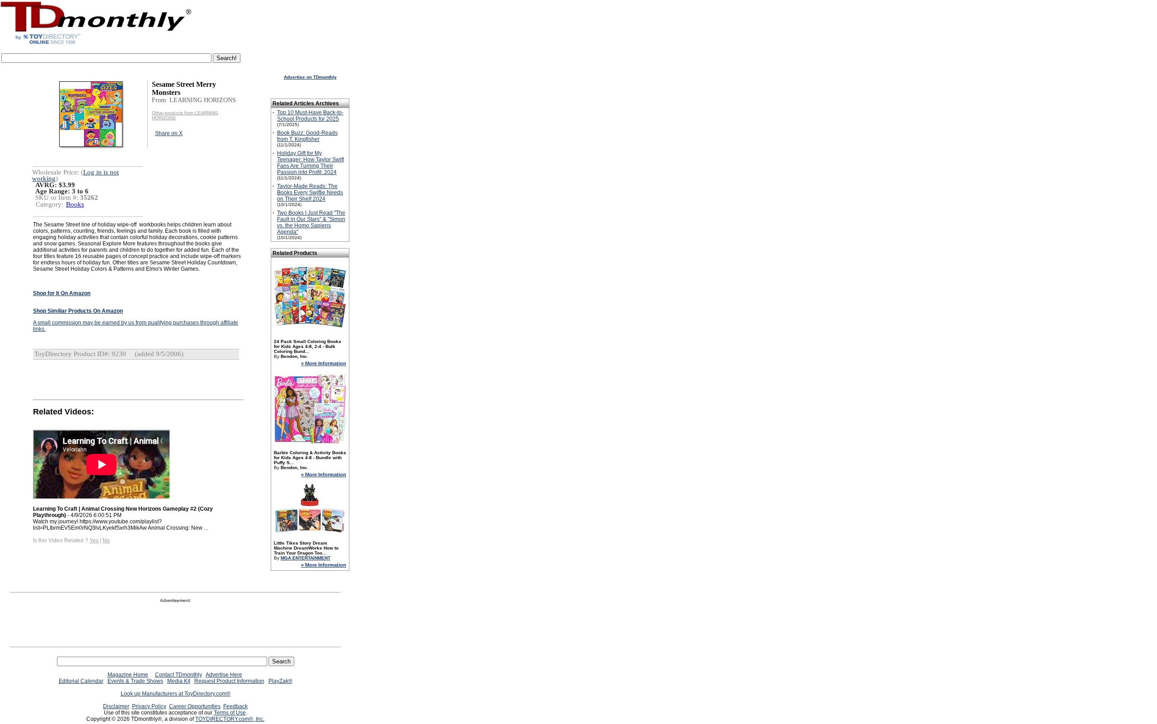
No (106, 540)
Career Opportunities (195, 706)
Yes (94, 540)
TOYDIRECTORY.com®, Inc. (229, 719)
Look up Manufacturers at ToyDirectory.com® (175, 694)
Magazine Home (128, 675)
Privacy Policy (149, 706)
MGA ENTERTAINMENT (305, 557)
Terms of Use (230, 713)
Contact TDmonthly (178, 675)
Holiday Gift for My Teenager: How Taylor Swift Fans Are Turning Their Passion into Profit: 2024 (310, 162)
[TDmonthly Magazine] (96, 44)
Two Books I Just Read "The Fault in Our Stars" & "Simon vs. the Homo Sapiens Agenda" (311, 222)
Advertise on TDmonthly (310, 77)
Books (75, 204)
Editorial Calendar (81, 681)
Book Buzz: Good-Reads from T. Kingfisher (307, 136)
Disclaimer (116, 706)
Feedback (235, 706)
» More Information (323, 363)
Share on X (169, 133)
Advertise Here (224, 675)
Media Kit (178, 681)
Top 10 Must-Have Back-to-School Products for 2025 (310, 115)
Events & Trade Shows (135, 681)
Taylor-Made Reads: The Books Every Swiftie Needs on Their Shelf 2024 (310, 192)
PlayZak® (280, 681)
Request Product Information (229, 681)
